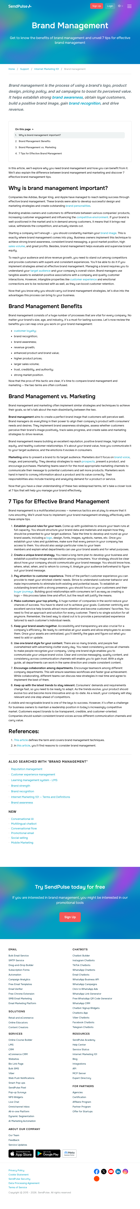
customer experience (83, 279)
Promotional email (22, 833)
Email (13, 949)
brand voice (122, 457)
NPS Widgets (16, 1097)
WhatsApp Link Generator (87, 993)
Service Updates (18, 1144)
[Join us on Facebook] (96, 1171)
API (74, 1068)
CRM (11, 1049)
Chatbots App (80, 1012)
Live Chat (14, 1101)
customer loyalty (25, 331)
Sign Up (96, 5)
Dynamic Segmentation (21, 1116)
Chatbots (80, 949)
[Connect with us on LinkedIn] (118, 1171)
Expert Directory (82, 1078)
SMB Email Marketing (20, 998)
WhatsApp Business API (86, 979)
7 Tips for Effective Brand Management (40, 153)
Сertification (79, 1097)
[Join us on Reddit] (96, 1178)
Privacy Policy (16, 1170)
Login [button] (110, 5)
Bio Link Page (16, 1063)
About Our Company (24, 1129)
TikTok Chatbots (81, 965)
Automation (15, 974)
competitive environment (92, 217)
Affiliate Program (82, 1101)
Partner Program (82, 1106)
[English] (120, 6)
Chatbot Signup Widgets (86, 1008)
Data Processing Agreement (24, 1183)
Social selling (19, 838)
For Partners (83, 1086)
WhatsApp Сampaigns (85, 984)
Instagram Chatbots (84, 960)
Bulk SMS (14, 1068)
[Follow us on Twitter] (104, 1171)
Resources (81, 1033)
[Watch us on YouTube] (111, 1171)
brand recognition (84, 103)
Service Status (81, 1049)
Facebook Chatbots (83, 1022)
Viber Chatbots (81, 1017)
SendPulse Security (19, 1178)
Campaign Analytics (19, 979)
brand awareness (67, 97)
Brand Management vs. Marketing (37, 147)
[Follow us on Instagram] (125, 1171)
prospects (88, 461)
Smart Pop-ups (17, 1082)
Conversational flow (24, 828)
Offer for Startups (83, 1111)
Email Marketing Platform (22, 1003)
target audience (40, 270)
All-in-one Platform (19, 1111)
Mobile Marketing (22, 842)
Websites (14, 1058)
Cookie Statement (19, 1174)
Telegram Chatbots (83, 1027)
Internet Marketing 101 (85, 1054)
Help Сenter (79, 1044)
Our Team (14, 1135)
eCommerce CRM (18, 1054)
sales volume (17, 246)
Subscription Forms (19, 969)
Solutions (17, 1011)
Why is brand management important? (40, 135)
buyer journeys (23, 591)
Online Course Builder (20, 1039)
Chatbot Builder (81, 955)
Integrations (79, 1063)
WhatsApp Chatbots (84, 969)
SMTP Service (16, 960)
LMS (11, 1044)
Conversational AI (22, 819)
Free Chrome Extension (21, 993)
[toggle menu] (129, 6)
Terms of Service (18, 1187)
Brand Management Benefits (34, 141)
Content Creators (18, 1027)
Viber (11, 1073)
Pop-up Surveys (17, 1092)
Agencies (78, 1092)
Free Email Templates (20, 984)
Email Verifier (16, 988)
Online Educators (18, 1022)
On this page (23, 129)
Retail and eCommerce (21, 1017)
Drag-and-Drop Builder (21, 965)
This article (21, 740)
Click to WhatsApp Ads (85, 988)
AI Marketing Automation (22, 1120)
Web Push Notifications (21, 1078)
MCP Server (79, 1073)
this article (23, 745)
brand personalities (78, 206)
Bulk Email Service (19, 955)
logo (49, 538)
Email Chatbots (81, 974)
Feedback (14, 1140)
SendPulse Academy (84, 1039)
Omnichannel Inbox (19, 1106)
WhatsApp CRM (81, 1003)
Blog (75, 1058)
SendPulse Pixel (17, 1087)
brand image (108, 233)
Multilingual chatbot (24, 823)
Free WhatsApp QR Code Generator (92, 998)
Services (16, 1033)
